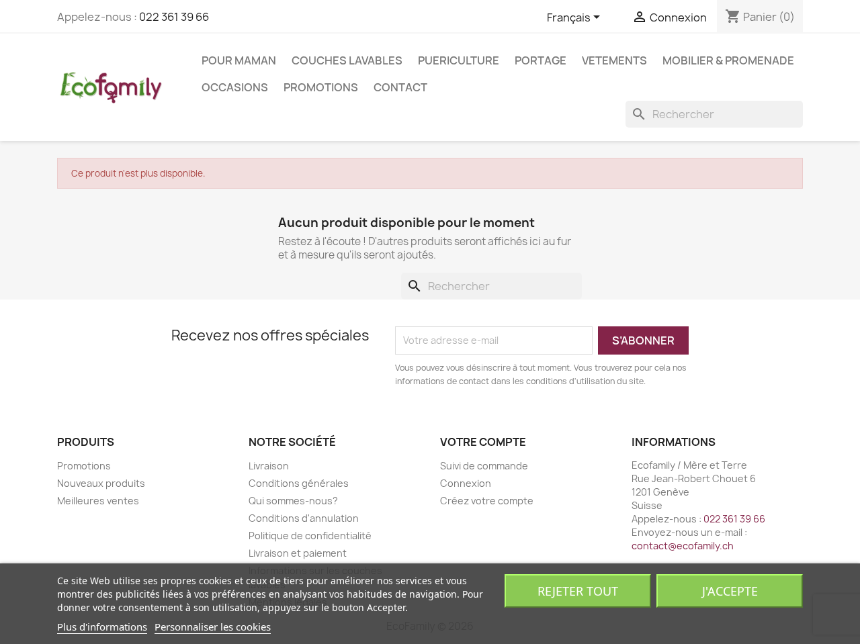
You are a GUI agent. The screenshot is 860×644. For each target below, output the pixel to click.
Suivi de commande (484, 465)
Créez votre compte (486, 500)
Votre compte (483, 441)
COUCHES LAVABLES (347, 60)
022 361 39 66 (174, 16)
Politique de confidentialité (310, 535)
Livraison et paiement (298, 553)
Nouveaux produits (101, 483)
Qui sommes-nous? (293, 500)
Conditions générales (299, 483)
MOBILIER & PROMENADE (728, 60)
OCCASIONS (235, 87)
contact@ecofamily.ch (683, 545)
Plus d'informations (102, 626)
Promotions (321, 87)
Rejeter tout (578, 591)
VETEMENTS (614, 60)
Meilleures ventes (98, 500)
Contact (400, 87)
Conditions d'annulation (304, 518)
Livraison (269, 465)
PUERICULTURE (458, 60)
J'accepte (730, 591)
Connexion (465, 483)
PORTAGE (540, 60)
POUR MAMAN (239, 60)
